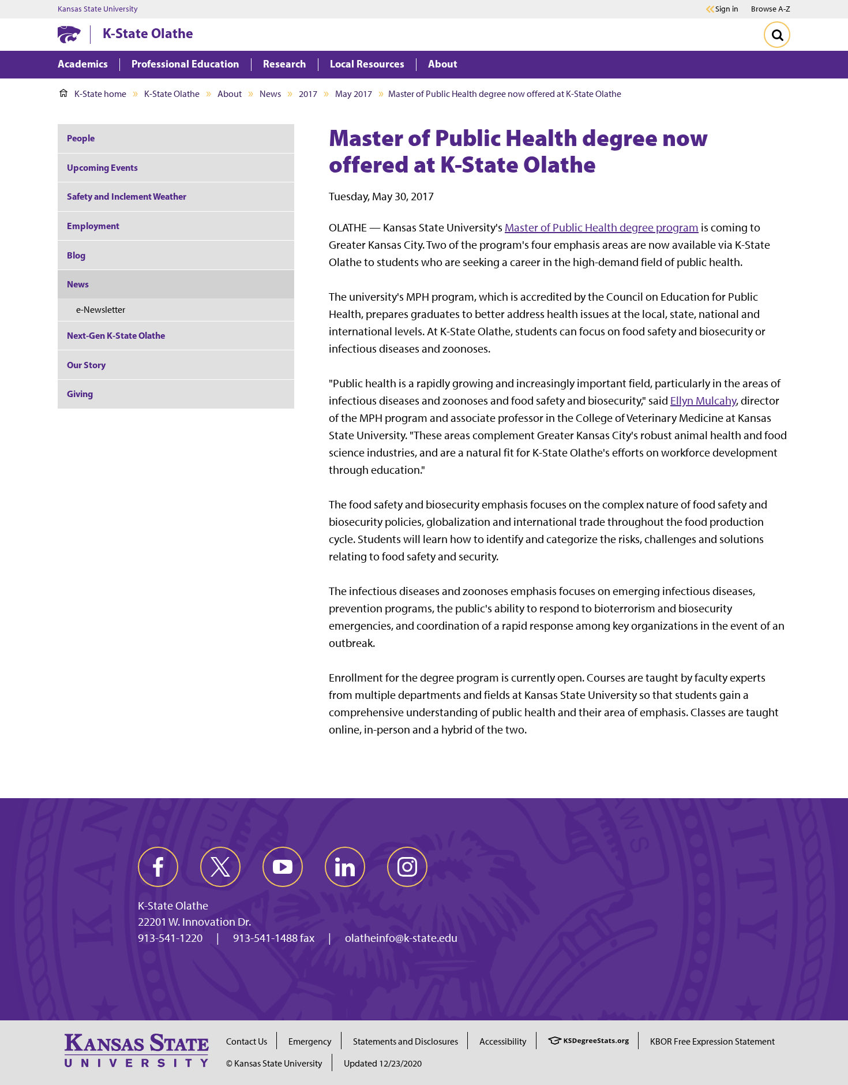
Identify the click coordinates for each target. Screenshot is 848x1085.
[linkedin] (345, 867)
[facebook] (158, 867)
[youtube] (282, 867)
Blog (76, 255)
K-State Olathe (148, 33)
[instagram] (407, 867)
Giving (80, 393)
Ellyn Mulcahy (703, 400)
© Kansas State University (274, 1063)
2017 (308, 93)
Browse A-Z (770, 9)
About (229, 93)
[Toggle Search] (777, 34)
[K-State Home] (69, 34)
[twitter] (220, 867)
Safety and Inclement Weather (126, 196)
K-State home (100, 93)
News (270, 93)
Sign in (726, 9)
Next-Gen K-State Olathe (116, 335)
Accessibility (503, 1041)
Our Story (86, 365)
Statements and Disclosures (405, 1041)
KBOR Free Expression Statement (712, 1041)
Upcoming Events (102, 167)
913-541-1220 (170, 938)
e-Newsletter (100, 309)
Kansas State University (98, 9)
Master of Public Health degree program (602, 227)
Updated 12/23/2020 (383, 1063)
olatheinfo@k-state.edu (401, 938)
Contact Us (246, 1041)
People (81, 138)
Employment (93, 225)
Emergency (310, 1041)
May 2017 (353, 93)
